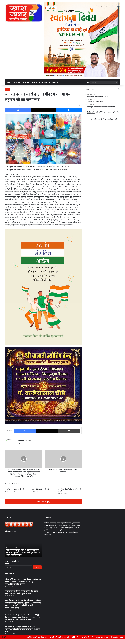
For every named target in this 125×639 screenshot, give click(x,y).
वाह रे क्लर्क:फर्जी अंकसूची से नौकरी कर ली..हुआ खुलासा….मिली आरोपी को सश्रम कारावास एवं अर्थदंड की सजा (22, 629)
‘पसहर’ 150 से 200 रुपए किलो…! (40, 489)
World (16, 82)
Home (9, 82)
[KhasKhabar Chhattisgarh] (23, 13)
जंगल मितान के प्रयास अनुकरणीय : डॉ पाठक (15, 489)
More (54, 82)
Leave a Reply (43, 501)
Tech (33, 82)
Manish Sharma (11, 105)
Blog (7, 89)
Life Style (45, 82)
